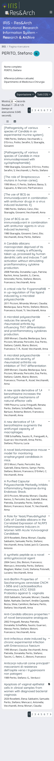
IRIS (4, 46)
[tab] (7, 121)
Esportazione (24, 94)
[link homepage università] (21, 12)
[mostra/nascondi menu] (51, 12)
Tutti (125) (43, 94)
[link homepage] (10, 5)
